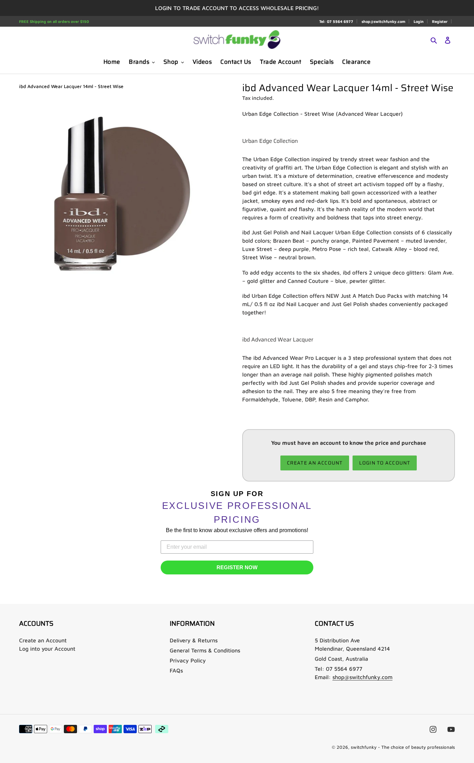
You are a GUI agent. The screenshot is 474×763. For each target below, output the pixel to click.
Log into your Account (47, 648)
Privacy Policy (188, 660)
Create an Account (43, 640)
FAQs (176, 670)
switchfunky (363, 747)
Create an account (314, 463)
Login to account (384, 463)
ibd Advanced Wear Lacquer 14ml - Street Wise (71, 86)
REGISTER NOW (237, 567)
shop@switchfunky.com (383, 21)
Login (419, 21)
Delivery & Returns (194, 640)
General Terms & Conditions (205, 650)
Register (440, 21)
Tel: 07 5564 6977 (336, 21)
